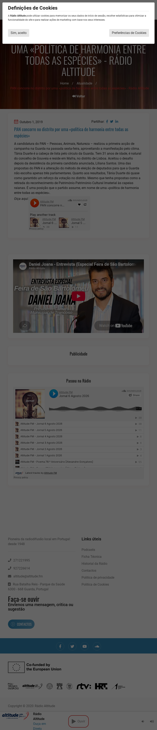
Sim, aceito (19, 33)
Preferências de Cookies (129, 33)
